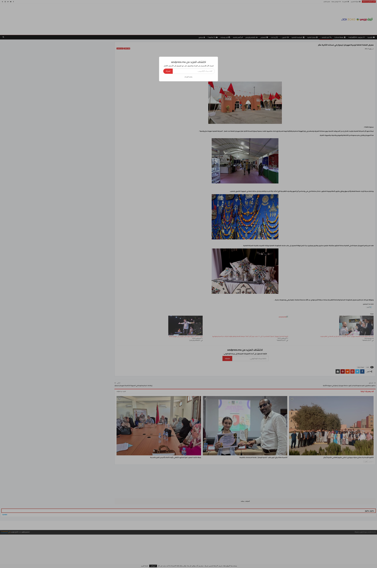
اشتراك (168, 71)
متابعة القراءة (188, 77)
